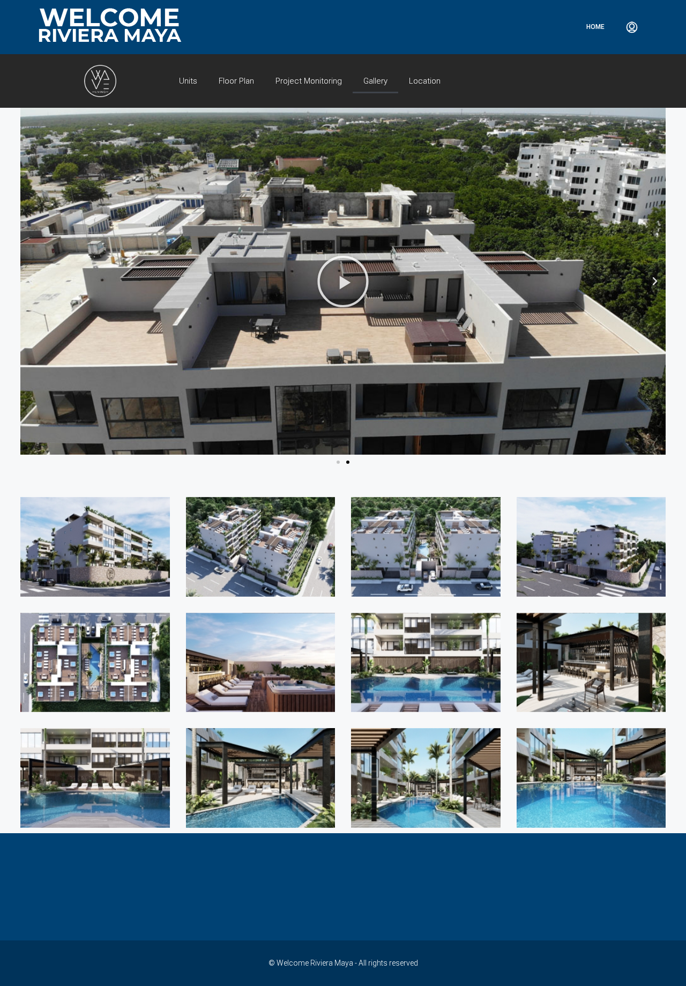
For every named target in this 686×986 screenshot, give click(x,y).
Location (425, 81)
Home (595, 27)
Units (188, 81)
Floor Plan (236, 81)
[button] (338, 462)
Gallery (375, 81)
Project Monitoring (308, 81)
